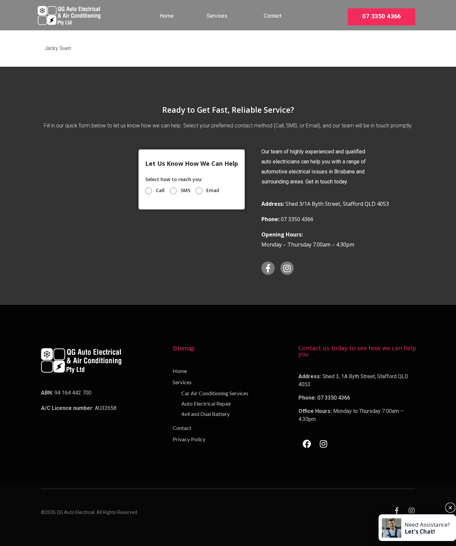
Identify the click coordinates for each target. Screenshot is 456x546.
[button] (450, 508)
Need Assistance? (427, 528)
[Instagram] (287, 268)
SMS (185, 190)
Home (167, 16)
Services (217, 16)
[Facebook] (306, 443)
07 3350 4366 (381, 16)
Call (160, 190)
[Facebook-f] (268, 268)
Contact (272, 16)
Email (212, 190)
